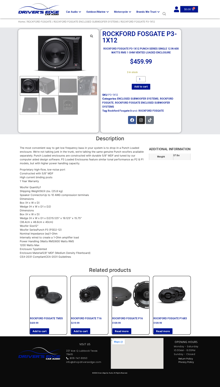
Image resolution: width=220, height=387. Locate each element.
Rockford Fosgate (119, 110)
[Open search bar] (164, 13)
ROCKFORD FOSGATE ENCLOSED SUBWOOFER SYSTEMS (86, 21)
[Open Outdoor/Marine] (107, 12)
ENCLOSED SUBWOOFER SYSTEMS (137, 98)
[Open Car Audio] (80, 12)
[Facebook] (132, 120)
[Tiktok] (150, 120)
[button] (92, 36)
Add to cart (141, 86)
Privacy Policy (186, 362)
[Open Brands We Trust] (158, 12)
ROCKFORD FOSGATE (39, 21)
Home (21, 21)
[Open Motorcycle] (130, 12)
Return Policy (185, 358)
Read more (122, 331)
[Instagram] (141, 120)
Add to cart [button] (40, 331)
